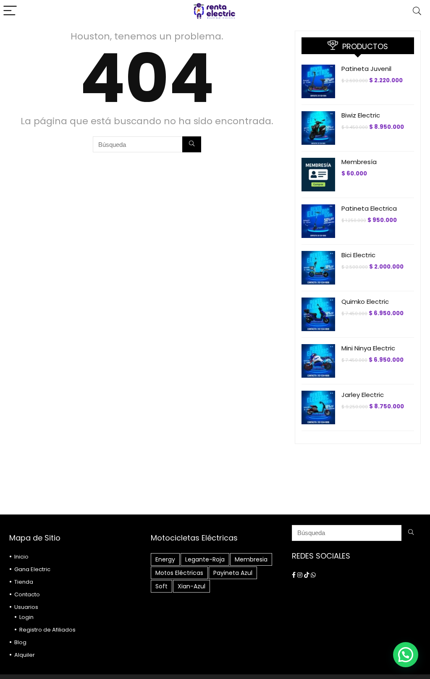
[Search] (417, 11)
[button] (405, 654)
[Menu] (10, 11)
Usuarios (26, 607)
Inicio (21, 557)
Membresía (359, 161)
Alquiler (24, 655)
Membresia (251, 559)
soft (161, 586)
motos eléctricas (179, 573)
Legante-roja (205, 559)
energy (165, 559)
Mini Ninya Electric (368, 348)
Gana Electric (32, 569)
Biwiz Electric (360, 115)
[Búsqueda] (191, 144)
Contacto (27, 594)
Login (26, 617)
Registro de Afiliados (47, 630)
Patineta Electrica (369, 208)
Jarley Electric (362, 394)
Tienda (23, 582)
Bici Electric (358, 255)
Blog (20, 642)
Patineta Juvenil (366, 68)
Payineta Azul (232, 573)
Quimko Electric (365, 301)
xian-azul (191, 586)
